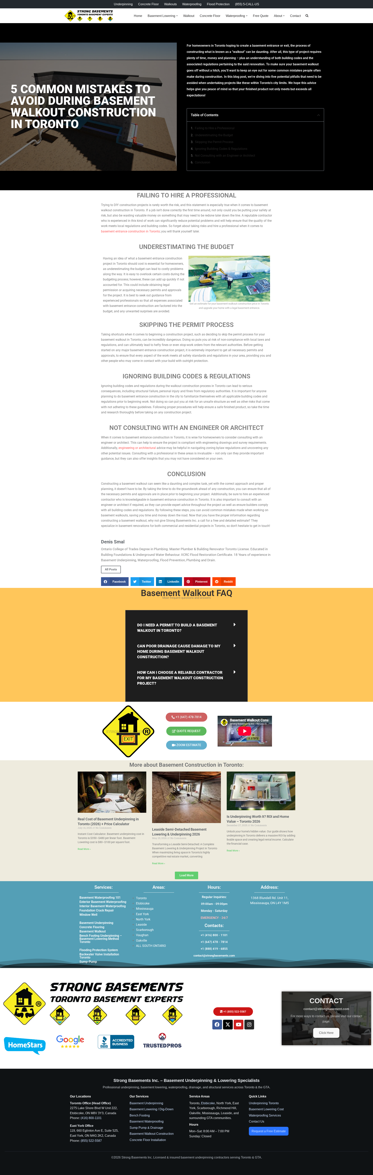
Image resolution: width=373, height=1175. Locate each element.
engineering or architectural (137, 448)
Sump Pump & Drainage (146, 1127)
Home (138, 15)
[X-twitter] (228, 1024)
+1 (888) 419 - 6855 (214, 949)
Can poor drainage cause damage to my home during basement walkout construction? (178, 651)
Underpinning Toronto (264, 1103)
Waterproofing (191, 4)
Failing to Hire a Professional (214, 128)
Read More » (84, 849)
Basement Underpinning (96, 923)
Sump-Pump (88, 962)
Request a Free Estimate (269, 1131)
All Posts (111, 569)
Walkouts (170, 4)
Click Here (326, 1032)
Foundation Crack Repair (96, 910)
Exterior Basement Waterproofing (102, 902)
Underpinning (123, 4)
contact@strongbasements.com (214, 955)
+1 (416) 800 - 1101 (214, 935)
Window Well (88, 915)
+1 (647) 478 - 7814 (214, 942)
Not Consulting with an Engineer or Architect (225, 155)
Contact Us (256, 1121)
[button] (177, 16)
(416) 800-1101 (91, 1118)
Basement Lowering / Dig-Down (151, 1109)
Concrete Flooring (91, 927)
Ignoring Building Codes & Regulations (221, 149)
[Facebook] (217, 1024)
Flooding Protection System (98, 950)
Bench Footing (140, 1115)
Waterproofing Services (265, 1115)
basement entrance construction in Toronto (130, 231)
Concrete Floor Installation (148, 1140)
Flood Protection (218, 4)
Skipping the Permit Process (214, 142)
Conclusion (202, 162)
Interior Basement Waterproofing (102, 906)
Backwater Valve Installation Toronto (99, 955)
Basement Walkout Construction (152, 1133)
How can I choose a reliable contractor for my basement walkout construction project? (180, 678)
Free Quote (260, 15)
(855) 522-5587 (91, 1140)
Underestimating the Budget (214, 135)
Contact (295, 15)
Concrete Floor (148, 4)
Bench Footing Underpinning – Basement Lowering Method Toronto (100, 939)
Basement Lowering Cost (266, 1109)
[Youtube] (238, 1024)
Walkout (188, 15)
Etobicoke (208, 1103)
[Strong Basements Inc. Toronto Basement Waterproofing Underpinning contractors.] (88, 16)
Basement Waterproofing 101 (100, 897)
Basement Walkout (92, 931)
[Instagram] (249, 1024)
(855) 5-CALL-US (247, 4)
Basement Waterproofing (147, 1121)
